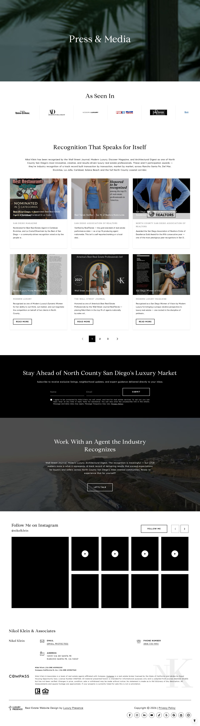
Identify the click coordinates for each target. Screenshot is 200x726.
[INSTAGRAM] (137, 715)
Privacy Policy (117, 404)
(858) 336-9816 (151, 644)
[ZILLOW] (181, 715)
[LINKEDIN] (144, 715)
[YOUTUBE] (151, 715)
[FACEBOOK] (129, 715)
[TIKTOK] (159, 715)
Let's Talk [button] (100, 487)
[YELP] (166, 715)
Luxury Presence (73, 707)
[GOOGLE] (173, 715)
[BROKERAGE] (188, 715)
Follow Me (154, 529)
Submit (136, 392)
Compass (110, 676)
